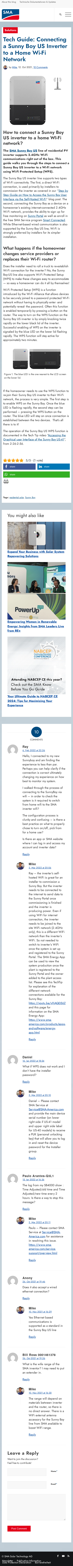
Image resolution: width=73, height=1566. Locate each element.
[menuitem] (9, 2)
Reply (26, 854)
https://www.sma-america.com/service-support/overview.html (43, 1249)
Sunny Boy (30, 497)
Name (54, 1471)
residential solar (16, 497)
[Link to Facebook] (58, 1556)
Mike (14, 67)
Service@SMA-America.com (46, 1109)
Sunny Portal (35, 216)
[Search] (58, 14)
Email (54, 1484)
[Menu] (66, 14)
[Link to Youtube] (63, 1556)
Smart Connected (54, 220)
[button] (19, 467)
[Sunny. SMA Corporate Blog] (29, 14)
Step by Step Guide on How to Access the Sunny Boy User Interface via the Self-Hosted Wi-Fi (35, 195)
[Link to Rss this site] (68, 1556)
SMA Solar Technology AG (18, 1556)
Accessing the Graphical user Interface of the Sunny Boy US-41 (34, 437)
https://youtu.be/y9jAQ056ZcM (49, 1003)
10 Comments (40, 67)
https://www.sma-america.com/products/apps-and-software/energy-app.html (47, 1026)
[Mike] (5, 67)
